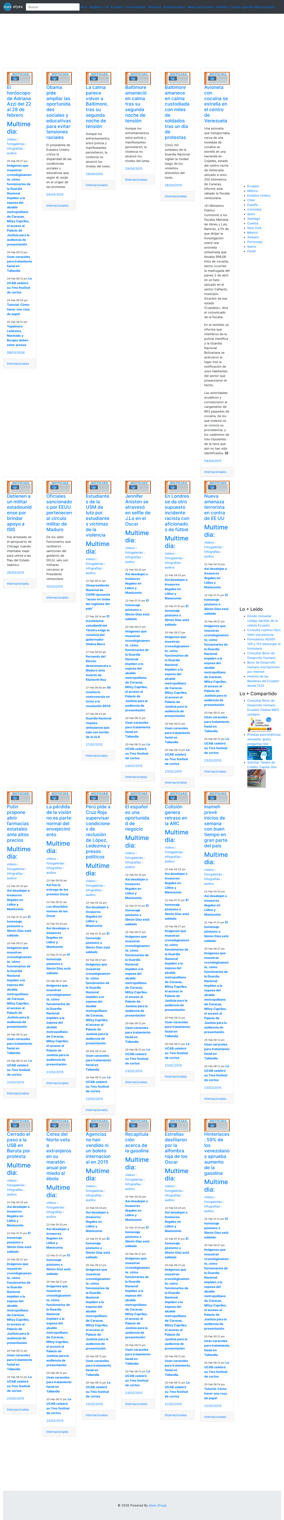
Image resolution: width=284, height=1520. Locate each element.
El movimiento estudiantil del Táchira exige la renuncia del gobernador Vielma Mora (97, 630)
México (252, 191)
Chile (251, 200)
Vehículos (154, 7)
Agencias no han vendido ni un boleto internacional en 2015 (98, 1148)
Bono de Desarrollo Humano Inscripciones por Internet (263, 667)
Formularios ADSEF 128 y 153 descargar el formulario (264, 643)
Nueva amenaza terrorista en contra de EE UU (214, 507)
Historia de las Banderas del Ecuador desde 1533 (263, 681)
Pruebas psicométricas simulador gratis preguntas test (264, 739)
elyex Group (158, 1505)
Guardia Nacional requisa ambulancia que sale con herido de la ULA (98, 727)
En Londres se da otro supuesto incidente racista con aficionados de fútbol (177, 512)
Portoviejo (255, 242)
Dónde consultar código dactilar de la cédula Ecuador (262, 620)
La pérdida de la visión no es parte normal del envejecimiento (58, 820)
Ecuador (117, 7)
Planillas (222, 7)
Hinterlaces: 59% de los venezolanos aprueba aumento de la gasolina (217, 1153)
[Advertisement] (116, 41)
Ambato (253, 237)
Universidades (135, 7)
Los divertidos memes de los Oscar (57, 911)
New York (254, 228)
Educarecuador (174, 7)
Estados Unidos (258, 195)
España (252, 205)
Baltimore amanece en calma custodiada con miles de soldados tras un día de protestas (177, 112)
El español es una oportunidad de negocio (137, 818)
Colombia (254, 209)
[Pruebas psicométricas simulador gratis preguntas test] (259, 753)
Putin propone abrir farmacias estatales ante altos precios (18, 823)
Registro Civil (99, 7)
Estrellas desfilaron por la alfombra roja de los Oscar (176, 1148)
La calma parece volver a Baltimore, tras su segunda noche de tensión (97, 106)
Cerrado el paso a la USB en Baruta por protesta (18, 1145)
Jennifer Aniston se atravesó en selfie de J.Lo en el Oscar (138, 510)
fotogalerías (16, 144)
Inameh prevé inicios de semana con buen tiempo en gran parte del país (215, 826)
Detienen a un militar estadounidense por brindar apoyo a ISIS (19, 512)
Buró (84, 7)
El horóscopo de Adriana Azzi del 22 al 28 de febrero (19, 101)
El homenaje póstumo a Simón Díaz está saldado (137, 609)
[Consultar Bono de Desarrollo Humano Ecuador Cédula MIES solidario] (259, 724)
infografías (15, 148)
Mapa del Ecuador (200, 7)
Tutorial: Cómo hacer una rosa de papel (18, 309)
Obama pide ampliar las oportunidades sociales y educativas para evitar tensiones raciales (58, 112)
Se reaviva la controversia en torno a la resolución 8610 (98, 696)
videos (12, 139)
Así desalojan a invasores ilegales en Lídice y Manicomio (136, 583)
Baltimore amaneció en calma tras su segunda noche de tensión (136, 104)
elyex (17, 6)
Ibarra (251, 246)
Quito (251, 214)
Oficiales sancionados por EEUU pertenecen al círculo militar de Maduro (59, 512)
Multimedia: (19, 127)
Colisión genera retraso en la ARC (176, 815)
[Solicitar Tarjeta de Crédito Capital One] (256, 778)
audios (12, 153)
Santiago (253, 219)
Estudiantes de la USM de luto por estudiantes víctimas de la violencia (97, 515)
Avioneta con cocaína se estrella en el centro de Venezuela (216, 104)
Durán (251, 251)
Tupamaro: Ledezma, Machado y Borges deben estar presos (17, 335)
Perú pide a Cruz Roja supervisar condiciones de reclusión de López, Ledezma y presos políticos (98, 832)
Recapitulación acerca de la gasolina (137, 1142)
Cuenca (252, 223)
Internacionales (18, 364)
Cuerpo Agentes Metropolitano (252, 7)
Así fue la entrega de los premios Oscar (57, 889)
